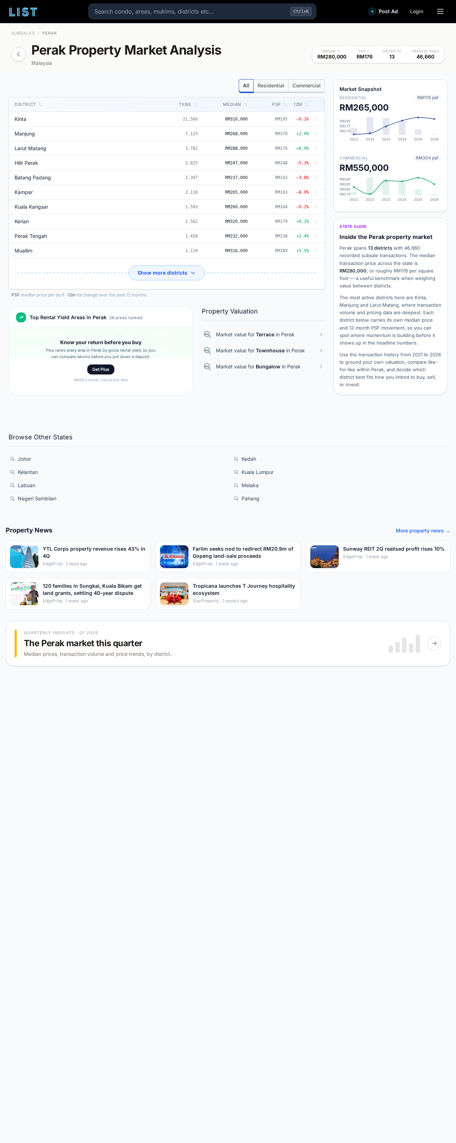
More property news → (423, 530)
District (25, 104)
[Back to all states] (18, 54)
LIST (23, 11)
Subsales (23, 33)
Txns (185, 104)
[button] (332, 54)
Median (232, 104)
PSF (276, 104)
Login (416, 11)
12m (298, 104)
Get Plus (100, 369)
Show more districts (162, 273)
